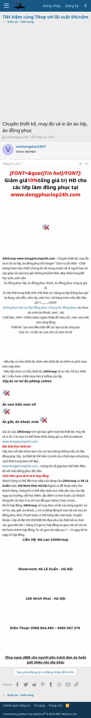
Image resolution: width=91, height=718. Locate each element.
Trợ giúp (39, 705)
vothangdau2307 (17, 137)
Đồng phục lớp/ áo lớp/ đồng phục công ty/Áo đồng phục (40, 308)
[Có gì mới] (85, 5)
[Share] (81, 164)
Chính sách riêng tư (16, 705)
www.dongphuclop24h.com (19, 442)
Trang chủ (55, 705)
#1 (87, 164)
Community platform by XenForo (40, 714)
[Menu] (6, 6)
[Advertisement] (45, 72)
